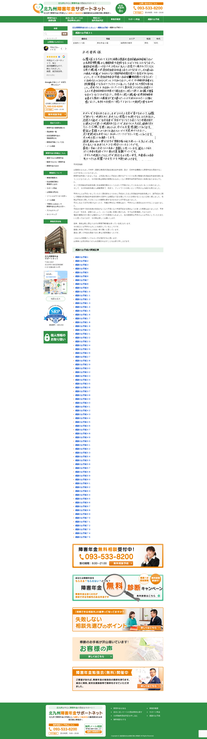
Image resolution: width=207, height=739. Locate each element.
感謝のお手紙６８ (83, 510)
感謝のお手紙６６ (83, 502)
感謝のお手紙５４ (83, 456)
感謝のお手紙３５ (83, 384)
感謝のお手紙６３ (83, 491)
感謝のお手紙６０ (83, 479)
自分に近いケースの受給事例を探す (74, 19)
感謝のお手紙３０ (83, 368)
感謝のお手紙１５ (83, 311)
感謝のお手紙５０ (83, 441)
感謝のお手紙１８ (83, 322)
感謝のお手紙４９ (83, 437)
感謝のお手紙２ (82, 261)
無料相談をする (119, 719)
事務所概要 (116, 19)
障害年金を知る (119, 708)
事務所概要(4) (52, 178)
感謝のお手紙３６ (83, 387)
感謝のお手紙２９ (83, 364)
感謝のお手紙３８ (83, 395)
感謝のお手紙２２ (83, 338)
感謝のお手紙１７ (83, 318)
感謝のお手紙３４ (83, 380)
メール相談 (51, 146)
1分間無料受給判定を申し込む (125, 716)
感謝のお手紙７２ (83, 526)
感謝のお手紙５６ (83, 464)
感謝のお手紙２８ (83, 361)
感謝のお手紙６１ (83, 483)
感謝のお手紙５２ (83, 449)
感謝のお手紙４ (82, 269)
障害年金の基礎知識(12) (56, 128)
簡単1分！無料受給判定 (97, 19)
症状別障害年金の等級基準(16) (53, 137)
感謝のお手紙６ (82, 276)
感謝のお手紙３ (82, 265)
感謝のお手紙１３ (83, 303)
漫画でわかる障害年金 (55, 158)
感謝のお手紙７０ (83, 518)
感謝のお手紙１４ (83, 307)
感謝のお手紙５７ (83, 468)
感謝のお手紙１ (82, 257)
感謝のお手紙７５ (83, 537)
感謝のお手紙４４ (83, 418)
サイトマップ (52, 38)
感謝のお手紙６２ (83, 487)
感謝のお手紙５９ (83, 476)
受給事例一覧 (52, 132)
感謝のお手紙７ (82, 280)
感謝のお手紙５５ (83, 460)
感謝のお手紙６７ (83, 506)
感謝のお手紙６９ (83, 514)
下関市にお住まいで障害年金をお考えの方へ (56, 205)
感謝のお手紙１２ (83, 299)
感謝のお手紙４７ (83, 430)
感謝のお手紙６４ (83, 495)
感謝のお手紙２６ (83, 353)
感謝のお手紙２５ (83, 349)
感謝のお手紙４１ (83, 407)
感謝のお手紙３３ (83, 376)
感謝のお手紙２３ (83, 341)
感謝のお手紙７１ (83, 522)
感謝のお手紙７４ (83, 533)
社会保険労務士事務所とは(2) (52, 183)
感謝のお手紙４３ (83, 414)
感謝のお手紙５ (82, 272)
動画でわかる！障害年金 (56, 162)
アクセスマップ (52, 210)
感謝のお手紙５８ (83, 472)
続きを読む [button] (51, 75)
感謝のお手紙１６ (83, 315)
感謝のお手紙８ (82, 284)
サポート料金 (134, 19)
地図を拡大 (55, 299)
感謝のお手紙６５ (83, 499)
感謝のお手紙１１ (83, 295)
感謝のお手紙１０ (83, 292)
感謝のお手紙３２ (83, 372)
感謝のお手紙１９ (83, 326)
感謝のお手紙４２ (83, 410)
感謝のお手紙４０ (83, 403)
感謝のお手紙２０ (83, 330)
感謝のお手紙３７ (83, 391)
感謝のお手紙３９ (83, 399)
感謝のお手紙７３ (83, 529)
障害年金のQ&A (53, 166)
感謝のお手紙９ (82, 288)
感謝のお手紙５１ (83, 445)
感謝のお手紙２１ (83, 334)
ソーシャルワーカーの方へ (57, 196)
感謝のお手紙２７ (83, 357)
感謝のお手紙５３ (83, 453)
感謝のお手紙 (153, 19)
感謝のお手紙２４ (83, 345)
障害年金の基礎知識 (52, 19)
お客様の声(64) (52, 192)
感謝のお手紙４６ (83, 426)
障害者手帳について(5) (55, 142)
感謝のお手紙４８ (83, 433)
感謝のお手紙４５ (83, 422)
